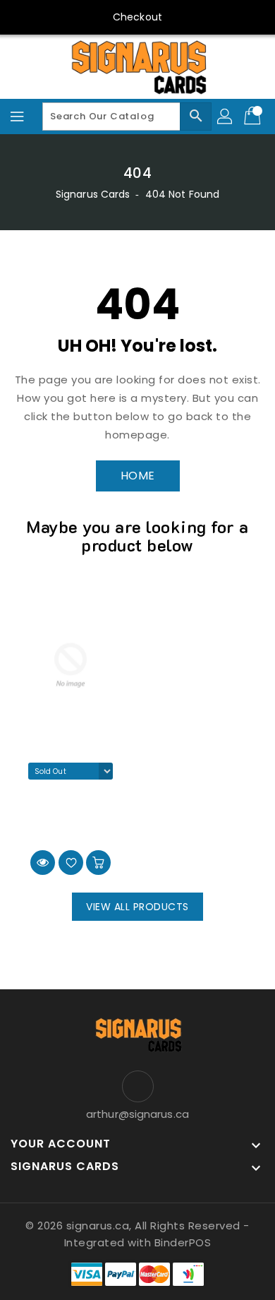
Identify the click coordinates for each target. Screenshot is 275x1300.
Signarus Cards (93, 194)
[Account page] (226, 116)
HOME (138, 475)
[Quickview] (42, 862)
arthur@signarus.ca (137, 1114)
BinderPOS (183, 1242)
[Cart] (254, 116)
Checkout (137, 17)
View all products (137, 907)
